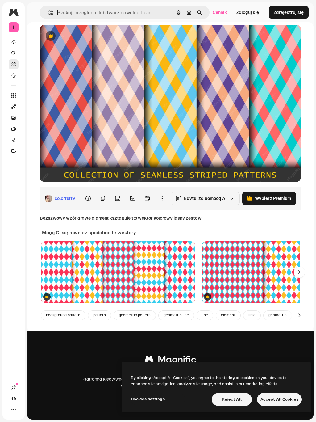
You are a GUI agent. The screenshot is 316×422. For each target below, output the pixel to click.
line (205, 315)
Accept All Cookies (279, 399)
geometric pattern (135, 315)
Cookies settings (148, 399)
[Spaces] (14, 107)
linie (252, 315)
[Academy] (14, 398)
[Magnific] (170, 361)
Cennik (220, 12)
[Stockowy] (14, 64)
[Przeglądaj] (14, 75)
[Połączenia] (14, 387)
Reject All (232, 399)
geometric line (176, 315)
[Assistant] (14, 151)
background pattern (63, 315)
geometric (277, 315)
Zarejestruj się (289, 12)
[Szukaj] (14, 53)
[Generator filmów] (14, 129)
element (228, 315)
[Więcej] (14, 410)
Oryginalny (82, 36)
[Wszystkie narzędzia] (14, 95)
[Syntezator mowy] (14, 140)
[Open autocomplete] (48, 12)
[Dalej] (299, 272)
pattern (99, 315)
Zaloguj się (247, 12)
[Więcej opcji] (162, 198)
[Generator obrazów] (14, 118)
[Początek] (14, 42)
